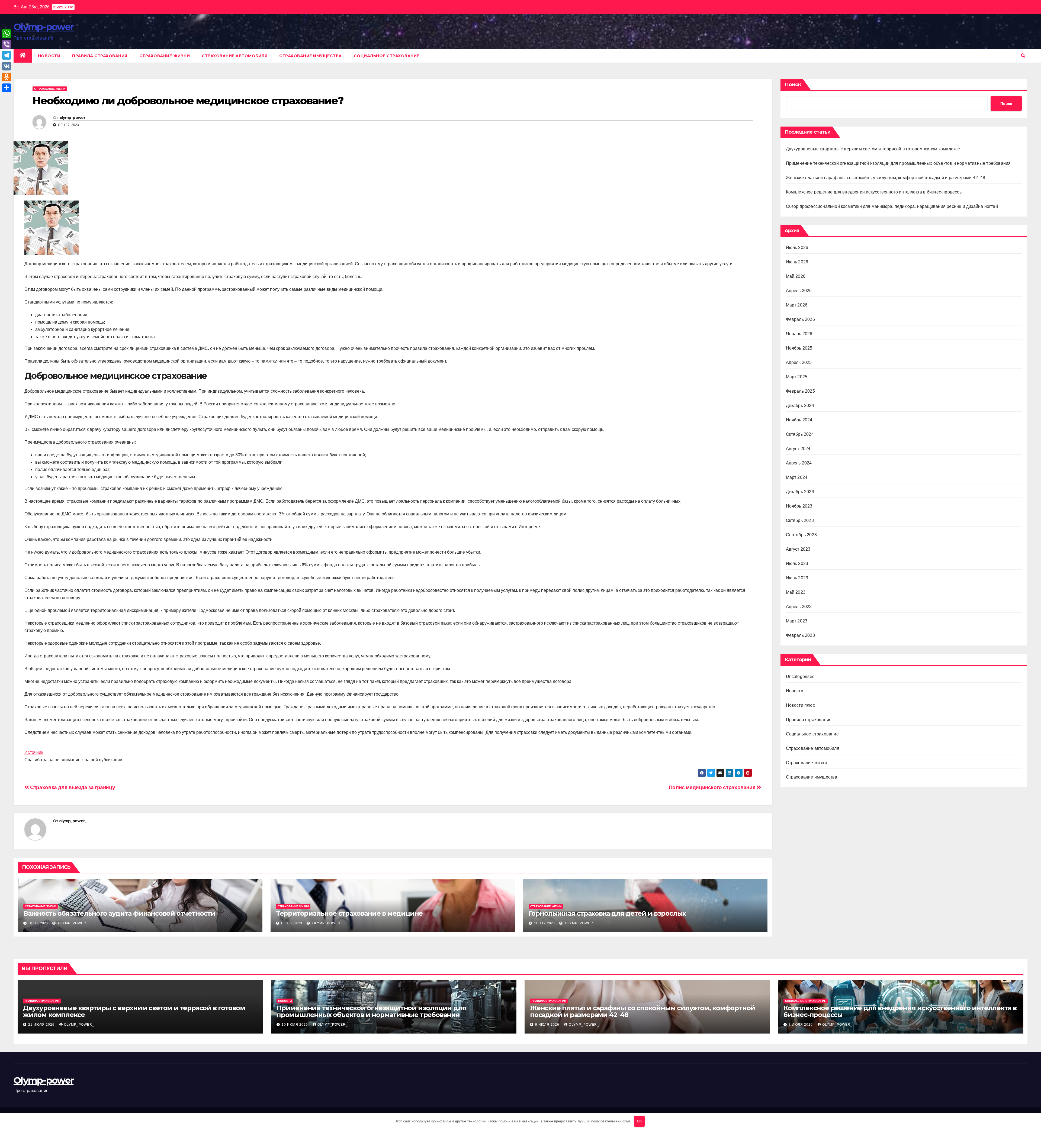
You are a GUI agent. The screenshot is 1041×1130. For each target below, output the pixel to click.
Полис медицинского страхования (713, 787)
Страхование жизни (164, 55)
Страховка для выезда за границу (72, 787)
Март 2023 (797, 621)
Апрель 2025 (799, 362)
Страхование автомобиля (234, 55)
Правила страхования (99, 55)
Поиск (793, 85)
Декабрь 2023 (800, 491)
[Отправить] (6, 87)
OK (639, 1121)
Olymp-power (43, 27)
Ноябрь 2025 (799, 348)
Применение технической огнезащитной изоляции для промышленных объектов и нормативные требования (898, 163)
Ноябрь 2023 (799, 506)
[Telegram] (6, 55)
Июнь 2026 (797, 262)
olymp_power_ (73, 117)
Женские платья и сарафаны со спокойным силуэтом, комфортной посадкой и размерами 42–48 (885, 177)
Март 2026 (797, 305)
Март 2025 (797, 376)
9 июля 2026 (547, 1024)
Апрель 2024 (799, 463)
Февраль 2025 (800, 391)
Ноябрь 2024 (799, 420)
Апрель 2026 (799, 290)
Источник (33, 752)
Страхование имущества (310, 55)
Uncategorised (800, 676)
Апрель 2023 (799, 606)
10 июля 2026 (295, 1024)
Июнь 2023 (797, 578)
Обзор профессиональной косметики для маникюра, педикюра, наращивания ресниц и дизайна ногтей (892, 206)
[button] (1023, 55)
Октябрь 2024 (800, 434)
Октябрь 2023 (800, 520)
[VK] (6, 66)
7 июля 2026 (801, 1024)
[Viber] (6, 44)
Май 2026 (796, 276)
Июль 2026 (797, 247)
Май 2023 (796, 592)
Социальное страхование (386, 55)
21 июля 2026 (42, 1024)
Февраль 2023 (800, 635)
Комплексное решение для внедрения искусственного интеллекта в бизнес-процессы (874, 192)
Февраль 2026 (800, 319)
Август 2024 (798, 448)
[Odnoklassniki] (6, 77)
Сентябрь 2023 (801, 534)
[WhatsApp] (6, 33)
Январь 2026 (799, 333)
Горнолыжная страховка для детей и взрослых (607, 913)
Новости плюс (800, 705)
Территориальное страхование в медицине (349, 913)
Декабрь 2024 (800, 405)
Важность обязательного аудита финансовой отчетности (119, 913)
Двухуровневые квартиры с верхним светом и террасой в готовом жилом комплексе (873, 149)
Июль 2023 (797, 563)
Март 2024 (797, 477)
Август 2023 (798, 549)
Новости (49, 55)
